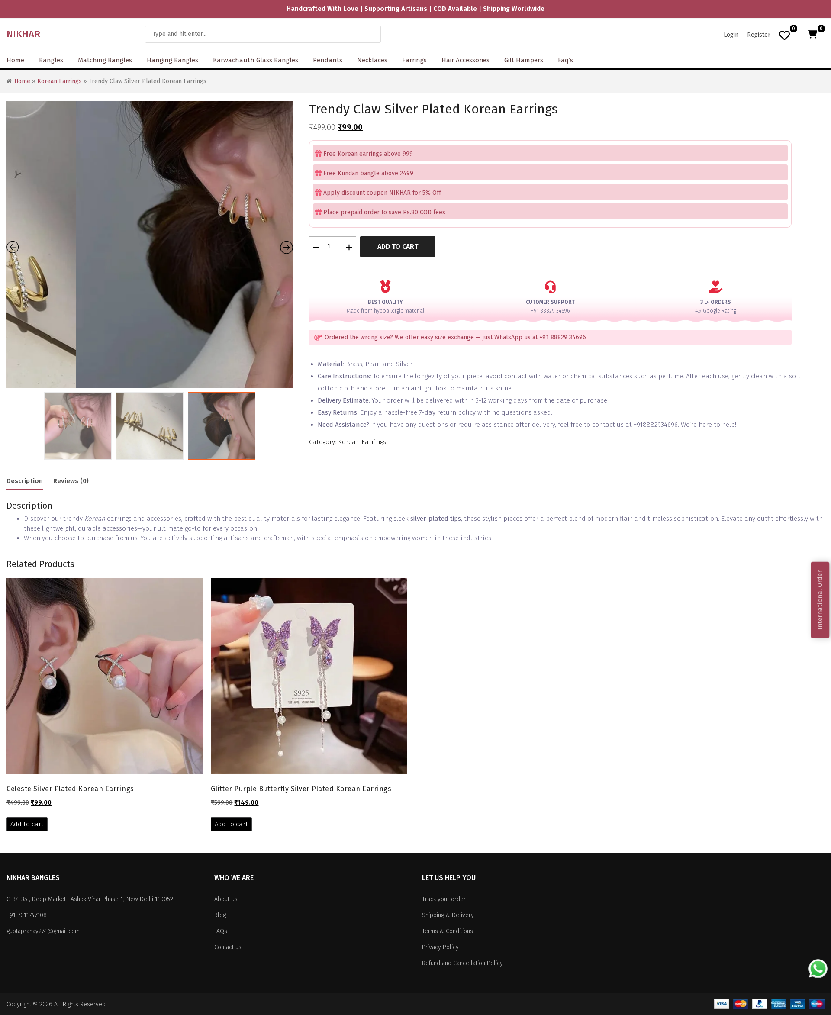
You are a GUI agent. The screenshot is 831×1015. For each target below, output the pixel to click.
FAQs (220, 931)
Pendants (327, 60)
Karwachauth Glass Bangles (255, 60)
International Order (820, 599)
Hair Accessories (465, 60)
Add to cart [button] (27, 824)
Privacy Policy (440, 947)
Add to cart (397, 246)
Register (758, 35)
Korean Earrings (59, 81)
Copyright (18, 1004)
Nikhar (23, 34)
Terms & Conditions (447, 931)
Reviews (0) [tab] (71, 481)
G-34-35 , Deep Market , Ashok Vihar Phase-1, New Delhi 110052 (89, 899)
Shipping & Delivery (448, 915)
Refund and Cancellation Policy (462, 963)
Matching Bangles (105, 60)
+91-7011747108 (26, 915)
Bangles (51, 60)
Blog (220, 915)
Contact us (228, 947)
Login (731, 35)
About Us (226, 899)
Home (15, 60)
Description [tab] (24, 481)
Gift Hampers (523, 60)
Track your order (444, 899)
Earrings (414, 60)
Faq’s (565, 60)
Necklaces (372, 60)
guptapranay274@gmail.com (43, 931)
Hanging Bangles (172, 60)
